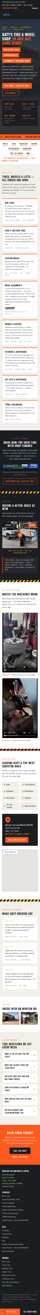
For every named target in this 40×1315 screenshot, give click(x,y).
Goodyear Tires (8, 1279)
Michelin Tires (7, 1268)
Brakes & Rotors (13, 324)
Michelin (23, 143)
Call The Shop (20, 1150)
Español (35, 8)
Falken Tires (6, 1272)
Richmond (10, 798)
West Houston (30, 806)
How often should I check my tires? (17, 1089)
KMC (28, 153)
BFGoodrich (14, 148)
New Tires (6, 1196)
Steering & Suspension (15, 351)
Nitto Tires (6, 1262)
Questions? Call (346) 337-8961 (20, 481)
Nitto (5, 143)
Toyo (14, 143)
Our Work (5, 1230)
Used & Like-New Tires (15, 230)
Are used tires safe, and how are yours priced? (17, 1077)
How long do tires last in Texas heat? (18, 1100)
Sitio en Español (8, 1251)
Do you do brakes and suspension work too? (14, 1111)
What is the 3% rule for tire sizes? (17, 1055)
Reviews (5, 1237)
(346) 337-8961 (9, 1180)
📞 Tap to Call (10, 1311)
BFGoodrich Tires (8, 1275)
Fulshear (9, 791)
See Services (10, 93)
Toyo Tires (6, 1265)
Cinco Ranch (30, 785)
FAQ (3, 1241)
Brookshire (29, 791)
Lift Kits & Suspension (15, 379)
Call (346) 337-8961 (9, 8)
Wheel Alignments (13, 285)
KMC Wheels (7, 1286)
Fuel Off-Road (16, 153)
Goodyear (27, 148)
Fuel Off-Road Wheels (10, 1282)
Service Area (7, 1234)
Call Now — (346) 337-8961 (17, 85)
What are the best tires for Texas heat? (16, 1066)
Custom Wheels (8, 1203)
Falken (34, 143)
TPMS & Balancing (9, 1217)
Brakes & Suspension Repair (12, 1210)
